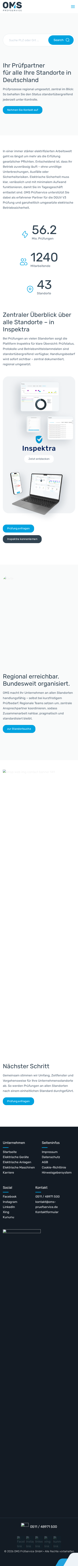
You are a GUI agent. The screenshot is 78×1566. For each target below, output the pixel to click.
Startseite (10, 1152)
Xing (6, 1212)
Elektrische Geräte (16, 1157)
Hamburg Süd (53, 107)
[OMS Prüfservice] (12, 6)
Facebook (9, 1196)
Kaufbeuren (51, 63)
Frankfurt (50, 125)
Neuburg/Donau (22, 142)
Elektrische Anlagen (17, 1162)
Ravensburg (18, 116)
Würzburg (17, 63)
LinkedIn (9, 1207)
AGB (45, 1162)
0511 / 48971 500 (47, 1196)
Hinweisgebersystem (57, 1172)
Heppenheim (52, 89)
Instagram (10, 1202)
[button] (73, 6)
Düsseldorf (51, 142)
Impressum (50, 1152)
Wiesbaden (18, 72)
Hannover (50, 98)
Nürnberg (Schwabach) (26, 133)
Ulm (13, 89)
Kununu (8, 1217)
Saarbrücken (19, 98)
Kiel (45, 54)
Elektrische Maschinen (19, 1167)
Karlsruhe (50, 72)
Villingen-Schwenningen (28, 81)
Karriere (8, 1172)
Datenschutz (51, 1157)
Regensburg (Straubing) (27, 54)
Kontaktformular (46, 1212)
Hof (45, 81)
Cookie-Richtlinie (54, 1167)
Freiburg (49, 116)
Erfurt (47, 133)
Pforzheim (17, 125)
